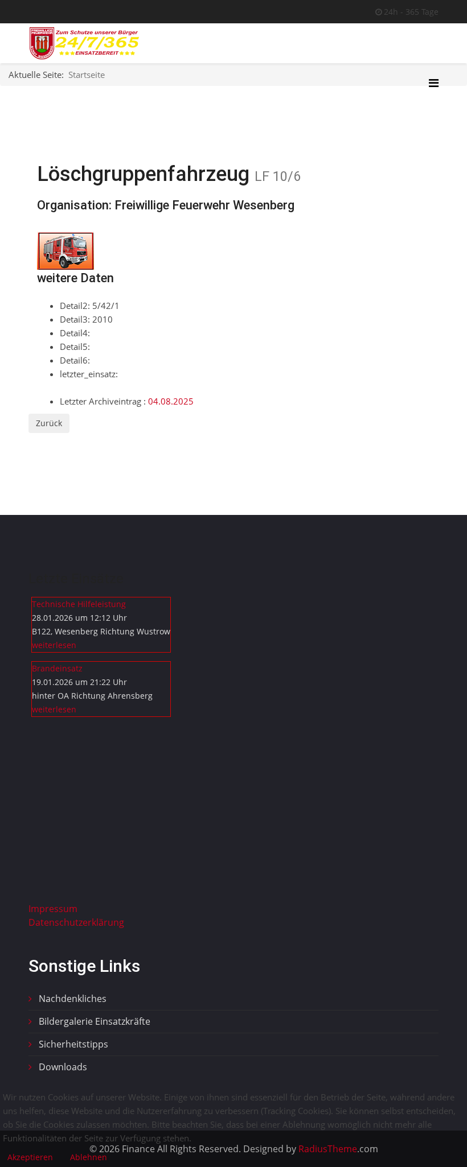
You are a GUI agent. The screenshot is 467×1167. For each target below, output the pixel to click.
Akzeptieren (30, 1157)
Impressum (52, 908)
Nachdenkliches (71, 998)
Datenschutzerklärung (76, 922)
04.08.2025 (171, 401)
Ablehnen (88, 1157)
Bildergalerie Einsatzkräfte (93, 1021)
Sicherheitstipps (72, 1044)
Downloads (61, 1067)
